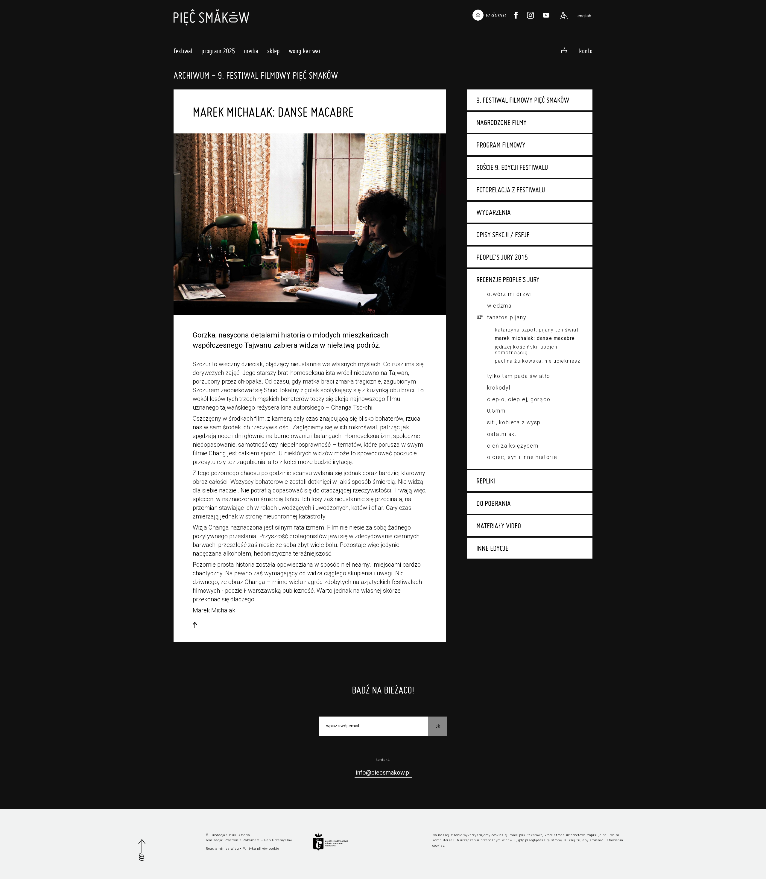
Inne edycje (492, 548)
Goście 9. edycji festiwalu (512, 167)
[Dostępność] (564, 15)
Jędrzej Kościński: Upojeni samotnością (527, 349)
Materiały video (498, 525)
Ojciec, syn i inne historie (522, 457)
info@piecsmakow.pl (383, 772)
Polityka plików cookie (261, 849)
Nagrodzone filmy (501, 122)
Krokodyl (498, 387)
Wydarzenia (493, 212)
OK (437, 726)
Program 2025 (218, 51)
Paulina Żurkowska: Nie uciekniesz (537, 361)
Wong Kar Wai (304, 51)
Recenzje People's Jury (507, 279)
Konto (585, 51)
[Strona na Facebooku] (516, 15)
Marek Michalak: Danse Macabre (535, 338)
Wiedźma (499, 305)
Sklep (273, 51)
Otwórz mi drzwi (509, 294)
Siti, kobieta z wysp (514, 422)
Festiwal (183, 51)
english (584, 16)
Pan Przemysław (278, 840)
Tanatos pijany (506, 317)
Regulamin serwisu (222, 849)
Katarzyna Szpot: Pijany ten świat (537, 330)
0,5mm (496, 410)
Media (251, 51)
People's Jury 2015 (502, 257)
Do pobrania (493, 503)
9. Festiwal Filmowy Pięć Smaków (522, 99)
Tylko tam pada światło (518, 376)
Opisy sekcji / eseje (503, 234)
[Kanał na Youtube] (546, 15)
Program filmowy (500, 144)
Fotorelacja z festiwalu (510, 189)
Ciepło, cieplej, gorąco (519, 399)
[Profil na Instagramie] (530, 15)
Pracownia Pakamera (242, 840)
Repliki (485, 480)
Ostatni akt (502, 434)
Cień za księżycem (513, 445)
